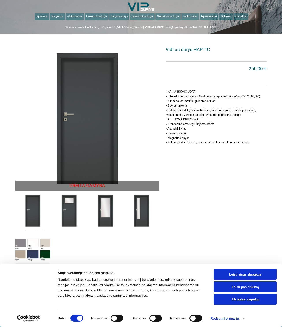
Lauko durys (190, 16)
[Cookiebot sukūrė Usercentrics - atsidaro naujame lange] (28, 318)
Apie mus (42, 16)
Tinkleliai (226, 16)
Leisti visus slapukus (245, 274)
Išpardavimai (209, 16)
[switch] (117, 318)
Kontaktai (241, 16)
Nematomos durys (168, 16)
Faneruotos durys (96, 16)
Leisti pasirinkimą (245, 287)
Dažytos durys (119, 16)
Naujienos (57, 16)
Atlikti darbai (74, 16)
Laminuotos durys (142, 16)
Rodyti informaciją (224, 318)
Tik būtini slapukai (245, 299)
